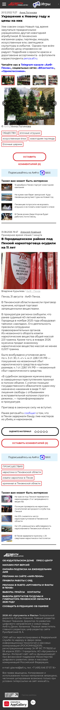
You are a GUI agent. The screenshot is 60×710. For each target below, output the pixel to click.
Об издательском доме (18, 560)
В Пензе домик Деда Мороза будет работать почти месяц (31, 215)
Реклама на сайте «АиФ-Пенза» (23, 576)
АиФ (6, 126)
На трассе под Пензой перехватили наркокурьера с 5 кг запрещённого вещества (32, 499)
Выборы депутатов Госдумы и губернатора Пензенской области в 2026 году (26, 599)
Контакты (33, 592)
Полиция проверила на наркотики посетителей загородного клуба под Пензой (32, 509)
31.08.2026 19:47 (9, 232)
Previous (4, 103)
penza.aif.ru (30, 58)
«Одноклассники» (13, 71)
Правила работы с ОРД (17, 580)
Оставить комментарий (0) (29, 158)
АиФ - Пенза (33, 291)
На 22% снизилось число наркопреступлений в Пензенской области (31, 518)
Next (54, 103)
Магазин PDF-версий (16, 565)
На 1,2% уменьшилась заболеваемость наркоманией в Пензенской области (33, 527)
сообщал (30, 413)
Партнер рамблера (29, 695)
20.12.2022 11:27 (9, 12)
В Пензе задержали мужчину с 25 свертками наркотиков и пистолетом (32, 537)
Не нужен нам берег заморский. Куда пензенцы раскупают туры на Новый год (34, 196)
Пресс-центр (44, 560)
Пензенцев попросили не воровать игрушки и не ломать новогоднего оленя (34, 205)
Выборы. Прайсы (13, 592)
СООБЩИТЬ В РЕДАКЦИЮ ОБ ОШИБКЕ (25, 606)
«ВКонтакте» (45, 67)
